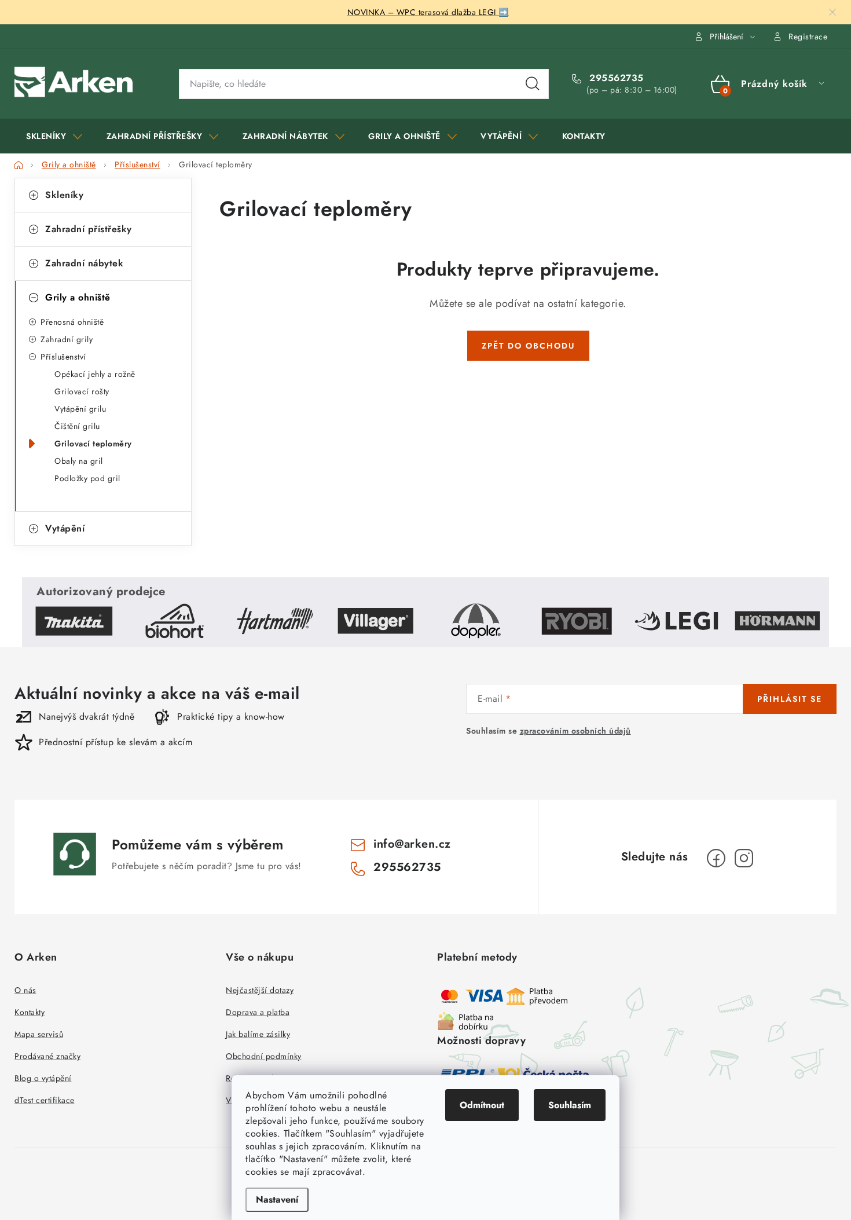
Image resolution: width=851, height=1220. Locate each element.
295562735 (615, 78)
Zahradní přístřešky (88, 229)
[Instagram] (744, 858)
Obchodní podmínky (264, 1056)
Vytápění (65, 528)
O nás (25, 990)
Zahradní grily (67, 339)
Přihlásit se (789, 699)
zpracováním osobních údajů (575, 731)
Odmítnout (482, 1105)
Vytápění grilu (80, 409)
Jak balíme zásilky (258, 1034)
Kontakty (29, 1012)
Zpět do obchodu (528, 345)
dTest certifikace (44, 1100)
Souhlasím (569, 1105)
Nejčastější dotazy (260, 990)
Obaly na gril (78, 461)
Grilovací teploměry (93, 443)
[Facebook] (716, 858)
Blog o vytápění (43, 1078)
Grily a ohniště (78, 297)
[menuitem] (54, 136)
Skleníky (64, 194)
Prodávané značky (47, 1056)
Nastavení (277, 1199)
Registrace (807, 36)
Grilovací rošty (81, 391)
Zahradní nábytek (84, 263)
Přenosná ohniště (72, 322)
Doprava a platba (257, 1012)
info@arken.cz (412, 844)
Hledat (532, 84)
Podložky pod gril (87, 478)
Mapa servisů (38, 1034)
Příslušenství (63, 356)
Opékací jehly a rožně (94, 374)
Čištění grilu (77, 426)
